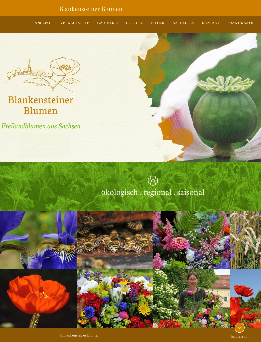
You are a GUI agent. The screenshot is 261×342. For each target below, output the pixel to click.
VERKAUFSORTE (74, 23)
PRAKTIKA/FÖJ (240, 23)
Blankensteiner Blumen (90, 8)
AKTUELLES (183, 23)
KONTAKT (210, 23)
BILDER (157, 23)
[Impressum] (239, 328)
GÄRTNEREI (107, 23)
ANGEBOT (43, 23)
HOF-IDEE (134, 23)
